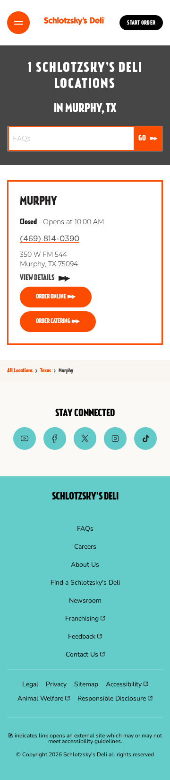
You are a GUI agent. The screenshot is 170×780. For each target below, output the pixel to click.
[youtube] (24, 447)
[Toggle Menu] (18, 22)
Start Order (141, 23)
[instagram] (115, 447)
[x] (85, 447)
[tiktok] (145, 447)
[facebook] (54, 447)
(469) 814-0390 (49, 239)
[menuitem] (85, 529)
